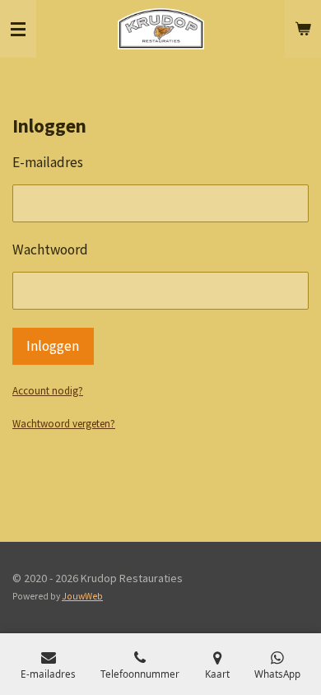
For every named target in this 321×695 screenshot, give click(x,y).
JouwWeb (82, 596)
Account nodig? (47, 391)
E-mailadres (47, 162)
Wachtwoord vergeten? (63, 424)
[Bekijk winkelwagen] (303, 29)
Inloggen (52, 346)
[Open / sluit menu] (18, 29)
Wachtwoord (50, 249)
